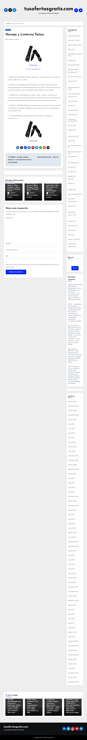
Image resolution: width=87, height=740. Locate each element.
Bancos (70, 49)
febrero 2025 (72, 447)
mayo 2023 (71, 523)
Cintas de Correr (73, 77)
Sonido (70, 125)
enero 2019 (71, 668)
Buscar (71, 257)
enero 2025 (71, 451)
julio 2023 (71, 514)
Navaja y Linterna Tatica (24, 34)
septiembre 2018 (73, 682)
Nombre (9, 243)
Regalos (70, 176)
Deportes (71, 69)
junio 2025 (71, 428)
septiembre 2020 (73, 655)
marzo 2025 (72, 442)
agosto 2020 (72, 659)
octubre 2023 (72, 501)
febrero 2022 (72, 578)
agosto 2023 (72, 510)
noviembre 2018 (73, 673)
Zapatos (70, 244)
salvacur (12, 193)
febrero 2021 (72, 632)
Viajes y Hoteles (73, 239)
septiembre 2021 (73, 600)
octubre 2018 (72, 677)
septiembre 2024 (73, 469)
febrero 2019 (72, 664)
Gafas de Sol (72, 136)
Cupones (71, 60)
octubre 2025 (72, 410)
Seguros (70, 221)
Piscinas (70, 167)
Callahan (71, 246)
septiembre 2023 (73, 505)
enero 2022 (71, 582)
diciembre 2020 (73, 641)
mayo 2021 (71, 618)
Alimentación (72, 36)
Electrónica (71, 94)
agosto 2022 (72, 551)
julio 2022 (71, 555)
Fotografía (71, 110)
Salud (70, 212)
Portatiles (71, 115)
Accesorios (71, 156)
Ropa (69, 199)
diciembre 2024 (73, 456)
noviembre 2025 (73, 406)
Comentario (10, 218)
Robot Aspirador (73, 194)
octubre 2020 (72, 650)
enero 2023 (71, 537)
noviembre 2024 (73, 460)
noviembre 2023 (73, 496)
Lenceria (71, 206)
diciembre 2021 (73, 587)
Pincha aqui (33, 65)
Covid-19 (71, 215)
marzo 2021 (72, 628)
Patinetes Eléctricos (74, 152)
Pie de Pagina (72, 162)
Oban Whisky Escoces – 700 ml (47, 157)
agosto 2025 (72, 419)
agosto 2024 (72, 474)
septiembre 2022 (73, 546)
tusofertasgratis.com (48, 9)
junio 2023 (71, 519)
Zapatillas (71, 81)
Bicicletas (71, 72)
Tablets (70, 130)
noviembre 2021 (73, 591)
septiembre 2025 (73, 415)
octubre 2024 (72, 465)
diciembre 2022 (73, 542)
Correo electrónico (12, 250)
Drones (70, 105)
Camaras (71, 96)
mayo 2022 (71, 564)
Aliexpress (71, 201)
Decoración (71, 65)
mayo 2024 (71, 487)
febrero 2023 (72, 532)
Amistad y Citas (73, 40)
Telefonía (71, 226)
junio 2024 (71, 483)
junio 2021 (71, 614)
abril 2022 (71, 569)
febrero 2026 (72, 401)
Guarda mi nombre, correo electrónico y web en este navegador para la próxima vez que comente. (32, 266)
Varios (8, 30)
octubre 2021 (72, 596)
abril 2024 (71, 492)
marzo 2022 (72, 573)
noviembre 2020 (73, 646)
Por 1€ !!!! (71, 172)
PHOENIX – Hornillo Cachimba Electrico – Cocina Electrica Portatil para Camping (19, 159)
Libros (70, 141)
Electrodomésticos (74, 87)
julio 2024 (71, 478)
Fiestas (70, 183)
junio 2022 (71, 560)
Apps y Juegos (72, 45)
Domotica (71, 101)
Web (7, 256)
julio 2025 (71, 424)
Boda (69, 179)
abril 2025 (71, 437)
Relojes (70, 190)
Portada (8, 23)
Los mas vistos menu (75, 145)
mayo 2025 (71, 433)
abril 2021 (71, 623)
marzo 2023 (72, 528)
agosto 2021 (72, 605)
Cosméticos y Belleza (75, 54)
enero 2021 (71, 637)
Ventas (70, 235)
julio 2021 (71, 609)
